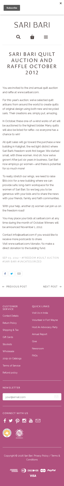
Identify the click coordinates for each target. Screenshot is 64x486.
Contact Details (11, 315)
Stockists (7, 344)
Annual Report (39, 334)
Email (19, 273)
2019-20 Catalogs (12, 358)
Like (5, 273)
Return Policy (10, 323)
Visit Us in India (40, 313)
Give (34, 341)
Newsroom (38, 348)
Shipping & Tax (11, 330)
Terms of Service (11, 365)
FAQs (35, 355)
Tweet (12, 273)
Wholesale (8, 351)
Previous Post (16, 286)
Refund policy (10, 372)
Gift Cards (8, 337)
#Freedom (29, 258)
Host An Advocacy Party (45, 327)
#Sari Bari (9, 261)
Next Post (51, 286)
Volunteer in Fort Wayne (45, 320)
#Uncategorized (30, 261)
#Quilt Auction (48, 258)
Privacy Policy (41, 455)
